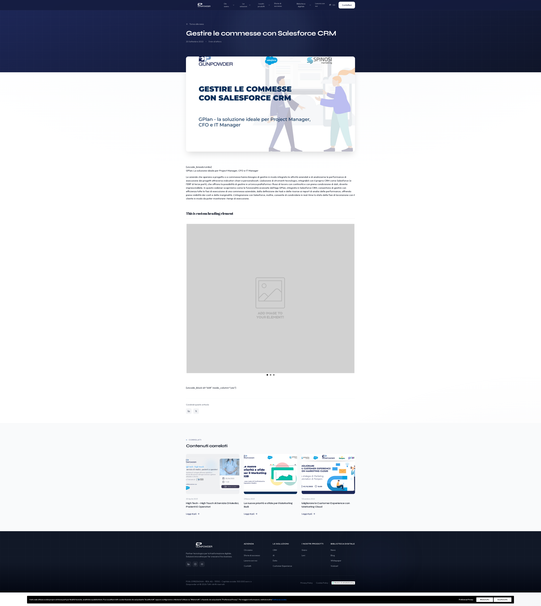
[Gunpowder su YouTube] (202, 564)
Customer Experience (282, 566)
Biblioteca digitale (301, 5)
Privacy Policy (307, 583)
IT (330, 5)
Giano (304, 550)
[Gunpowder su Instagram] (195, 564)
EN (334, 5)
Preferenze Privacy (466, 600)
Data (275, 560)
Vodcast (334, 566)
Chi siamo (226, 5)
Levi (303, 555)
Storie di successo (278, 4)
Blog (333, 555)
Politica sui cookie (279, 600)
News (333, 550)
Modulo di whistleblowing (344, 583)
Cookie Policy (322, 583)
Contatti (247, 566)
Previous (182, 298)
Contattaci (347, 5)
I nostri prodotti (261, 5)
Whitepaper (336, 560)
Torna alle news (196, 24)
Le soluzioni (243, 5)
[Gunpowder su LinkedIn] (188, 564)
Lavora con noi (320, 4)
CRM (275, 550)
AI (273, 555)
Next (359, 298)
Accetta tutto (502, 600)
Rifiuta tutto (484, 600)
